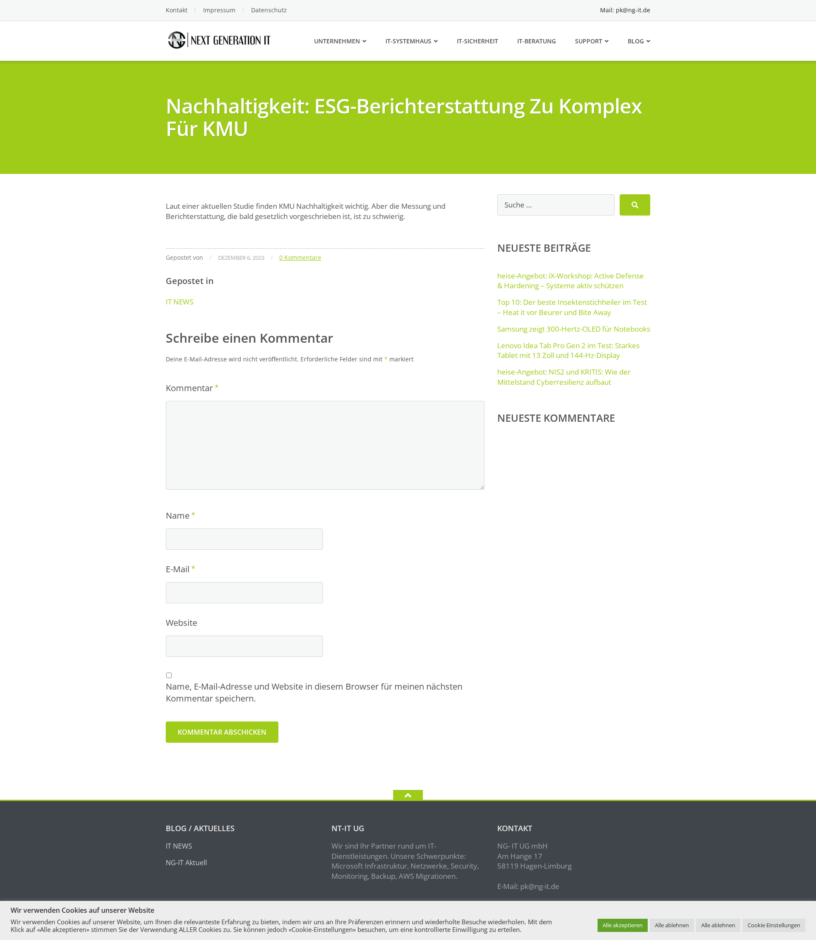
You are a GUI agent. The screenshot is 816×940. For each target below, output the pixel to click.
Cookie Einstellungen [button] (774, 925)
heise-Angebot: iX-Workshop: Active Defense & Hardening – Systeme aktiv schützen (570, 281)
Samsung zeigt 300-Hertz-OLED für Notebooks (573, 329)
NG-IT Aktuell (186, 862)
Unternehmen (337, 41)
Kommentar (189, 388)
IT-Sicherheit (477, 41)
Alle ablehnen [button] (672, 925)
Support (588, 41)
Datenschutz (269, 10)
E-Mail (178, 569)
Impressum (219, 10)
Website (181, 622)
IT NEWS (179, 302)
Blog (636, 41)
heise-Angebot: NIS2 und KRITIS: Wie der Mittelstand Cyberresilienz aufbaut (564, 377)
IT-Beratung (536, 41)
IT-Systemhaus (408, 41)
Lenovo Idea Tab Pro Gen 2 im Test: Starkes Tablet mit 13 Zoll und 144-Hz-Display (568, 351)
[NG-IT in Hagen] (220, 39)
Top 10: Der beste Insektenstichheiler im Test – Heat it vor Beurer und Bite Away (572, 307)
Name (178, 515)
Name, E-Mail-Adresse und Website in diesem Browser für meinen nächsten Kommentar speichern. (314, 692)
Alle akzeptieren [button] (623, 925)
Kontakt (176, 10)
